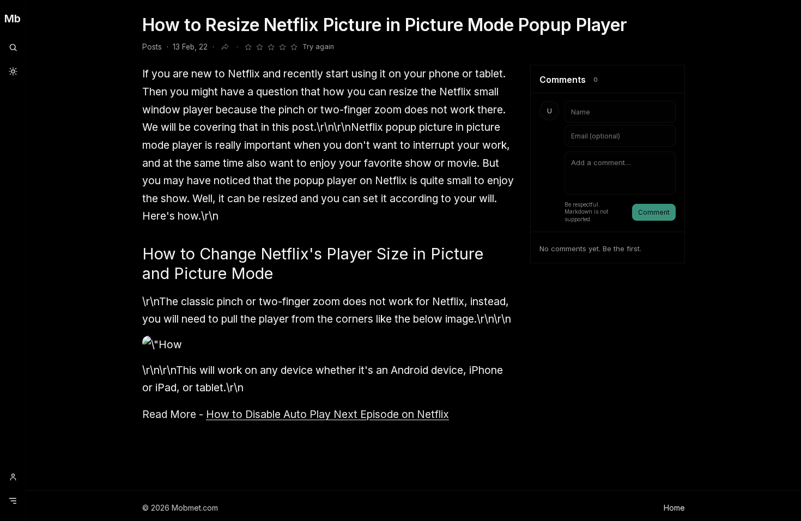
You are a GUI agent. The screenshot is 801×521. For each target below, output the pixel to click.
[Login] (13, 477)
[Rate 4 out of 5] (282, 46)
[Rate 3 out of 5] (270, 46)
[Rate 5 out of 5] (293, 46)
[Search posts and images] (13, 47)
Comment (654, 212)
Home (674, 507)
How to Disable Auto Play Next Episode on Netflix (327, 414)
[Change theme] (13, 71)
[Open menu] (13, 500)
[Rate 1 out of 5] (247, 46)
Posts (152, 47)
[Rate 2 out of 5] (259, 46)
